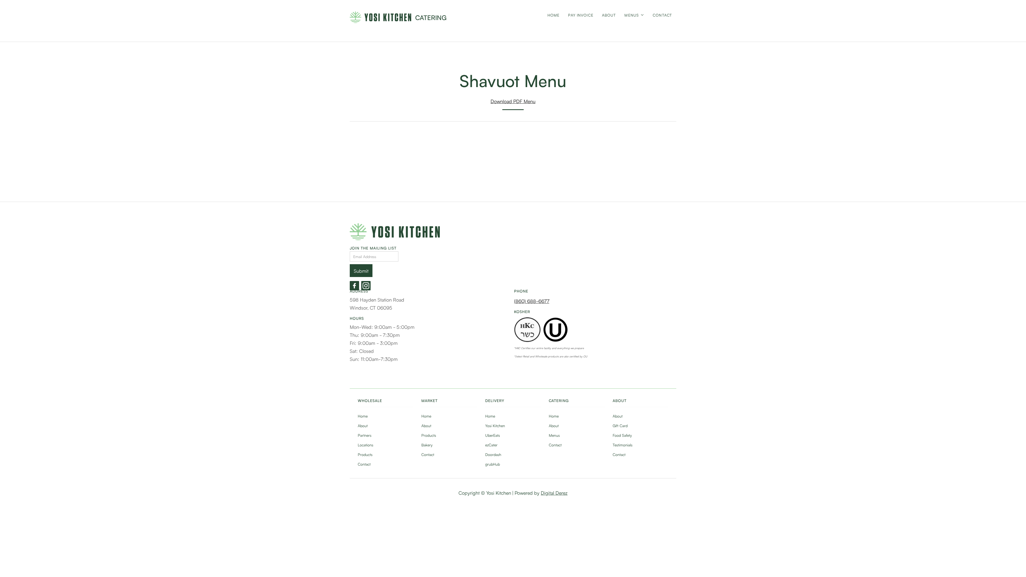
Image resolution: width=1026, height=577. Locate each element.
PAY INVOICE (580, 15)
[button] (634, 19)
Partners (364, 435)
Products (365, 454)
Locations (365, 444)
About (363, 425)
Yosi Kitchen (495, 425)
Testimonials (622, 444)
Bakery (427, 444)
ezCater (491, 444)
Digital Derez (554, 492)
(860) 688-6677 (531, 300)
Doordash (493, 454)
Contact (662, 15)
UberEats (492, 435)
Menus (554, 435)
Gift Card (620, 425)
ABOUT (609, 15)
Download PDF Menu (513, 101)
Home (553, 15)
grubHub (492, 464)
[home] (380, 17)
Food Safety (622, 435)
